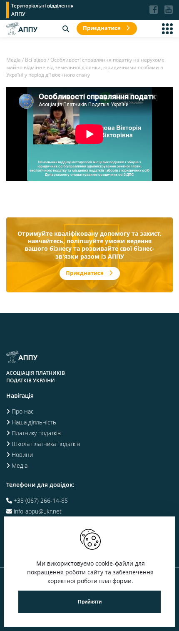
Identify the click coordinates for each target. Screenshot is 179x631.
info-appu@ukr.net (38, 511)
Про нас (23, 411)
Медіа (13, 59)
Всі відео (35, 59)
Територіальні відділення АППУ (42, 9)
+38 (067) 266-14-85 (41, 500)
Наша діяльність (34, 422)
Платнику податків (36, 433)
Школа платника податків (46, 444)
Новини (22, 455)
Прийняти (90, 602)
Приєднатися (102, 28)
